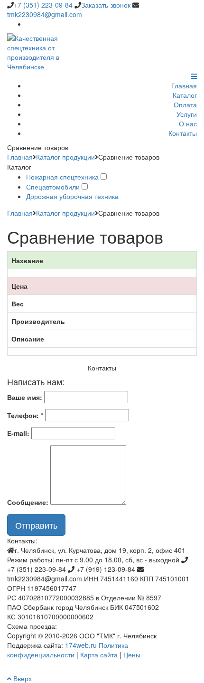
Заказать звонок (105, 4)
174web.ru (81, 645)
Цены (131, 654)
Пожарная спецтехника (62, 176)
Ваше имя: (24, 397)
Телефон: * (25, 415)
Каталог (185, 95)
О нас (188, 123)
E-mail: (18, 433)
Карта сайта (99, 654)
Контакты (182, 133)
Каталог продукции (65, 156)
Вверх (21, 678)
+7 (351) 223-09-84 (43, 4)
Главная (184, 85)
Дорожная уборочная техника (72, 196)
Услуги (186, 114)
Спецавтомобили (53, 186)
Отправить (36, 525)
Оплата (185, 104)
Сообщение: (27, 502)
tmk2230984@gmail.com (44, 14)
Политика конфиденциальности (67, 649)
